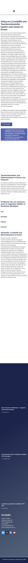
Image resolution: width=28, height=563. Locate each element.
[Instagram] (7, 532)
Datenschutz (19, 559)
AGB (24, 559)
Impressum (12, 559)
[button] (13, 11)
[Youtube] (14, 532)
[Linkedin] (10, 532)
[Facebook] (3, 532)
